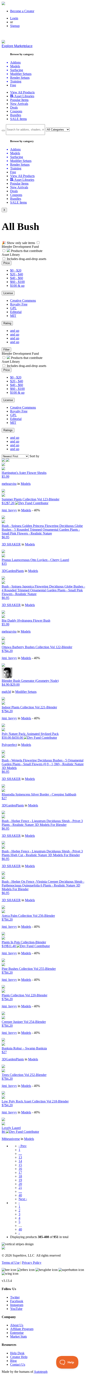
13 (20, 1157)
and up (14, 330)
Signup (15, 26)
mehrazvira (9, 483)
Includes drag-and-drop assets (26, 259)
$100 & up (17, 285)
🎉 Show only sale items (18, 243)
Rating (7, 323)
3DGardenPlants (13, 571)
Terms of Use (11, 1262)
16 (20, 1168)
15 (20, 1165)
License (8, 293)
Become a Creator (22, 11)
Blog (13, 1360)
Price (6, 263)
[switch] (38, 242)
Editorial (16, 312)
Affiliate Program (21, 1329)
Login (14, 18)
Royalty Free (18, 304)
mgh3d (6, 691)
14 (20, 1161)
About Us (16, 1325)
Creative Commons (23, 300)
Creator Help (18, 1357)
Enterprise (17, 1332)
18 (20, 1176)
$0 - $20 (15, 270)
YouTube (16, 1308)
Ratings (8, 430)
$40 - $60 (16, 278)
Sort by (34, 456)
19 (20, 1180)
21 (20, 1187)
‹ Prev (23, 1146)
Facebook (16, 1301)
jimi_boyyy (9, 510)
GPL (13, 308)
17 (20, 1172)
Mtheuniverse (11, 1139)
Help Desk (17, 1353)
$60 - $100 (17, 282)
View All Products (22, 92)
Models (26, 483)
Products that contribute (26, 251)
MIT (13, 315)
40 (20, 1195)
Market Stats (18, 1336)
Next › (23, 1199)
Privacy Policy (31, 1262)
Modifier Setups (26, 691)
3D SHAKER (11, 544)
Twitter (15, 1297)
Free (13, 85)
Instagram (16, 1305)
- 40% (36, 510)
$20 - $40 (16, 274)
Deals (14, 107)
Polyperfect (9, 744)
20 (20, 1184)
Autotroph (41, 1371)
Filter (6, 349)
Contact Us (17, 1364)
